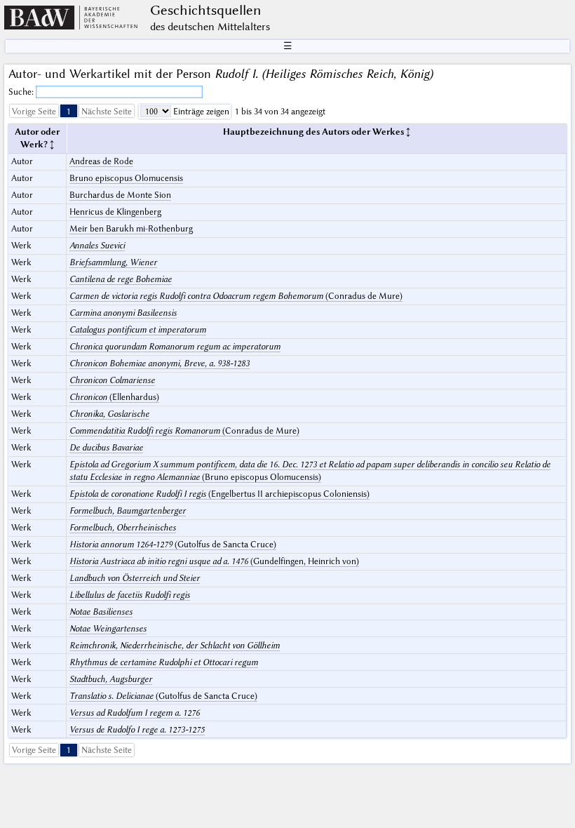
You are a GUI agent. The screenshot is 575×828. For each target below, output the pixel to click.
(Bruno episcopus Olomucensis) (309, 470)
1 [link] (69, 111)
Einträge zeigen (200, 111)
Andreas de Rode (101, 161)
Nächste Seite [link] (106, 111)
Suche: (22, 91)
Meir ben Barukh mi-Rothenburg (131, 228)
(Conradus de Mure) (235, 296)
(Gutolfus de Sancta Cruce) (172, 544)
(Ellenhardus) (114, 397)
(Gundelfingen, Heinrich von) (214, 561)
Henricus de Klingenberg (115, 211)
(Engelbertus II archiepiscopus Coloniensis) (219, 493)
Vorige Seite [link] (34, 111)
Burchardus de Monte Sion (120, 194)
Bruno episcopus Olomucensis (126, 178)
